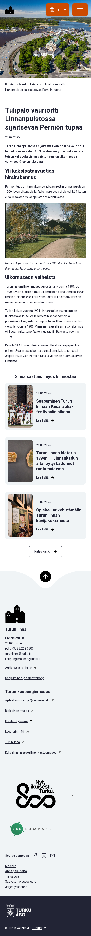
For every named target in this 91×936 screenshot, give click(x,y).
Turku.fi (37, 928)
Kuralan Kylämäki (16, 721)
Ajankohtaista (28, 84)
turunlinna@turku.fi (18, 653)
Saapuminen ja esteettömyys (24, 678)
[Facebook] (35, 855)
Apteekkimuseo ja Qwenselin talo (27, 700)
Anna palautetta (16, 871)
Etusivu (10, 84)
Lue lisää (42, 420)
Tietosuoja (12, 876)
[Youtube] (52, 855)
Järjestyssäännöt (16, 887)
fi (57, 9)
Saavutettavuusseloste (20, 881)
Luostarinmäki (14, 731)
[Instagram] (44, 855)
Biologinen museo (17, 710)
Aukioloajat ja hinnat (18, 667)
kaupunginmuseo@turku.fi (22, 659)
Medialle (10, 866)
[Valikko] (80, 9)
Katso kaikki (42, 551)
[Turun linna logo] (45, 614)
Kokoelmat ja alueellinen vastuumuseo (31, 752)
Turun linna (12, 742)
